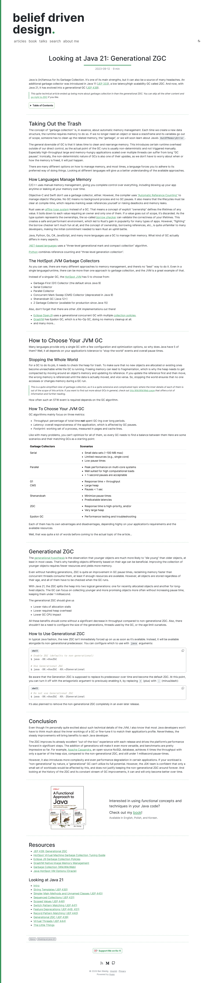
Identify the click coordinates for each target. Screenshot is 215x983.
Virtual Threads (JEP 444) (49, 921)
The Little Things (43, 925)
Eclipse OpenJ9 (43, 315)
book (137, 812)
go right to (39, 97)
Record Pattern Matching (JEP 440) (55, 913)
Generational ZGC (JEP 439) (50, 917)
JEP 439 (92, 87)
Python (33, 251)
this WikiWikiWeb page (142, 390)
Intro (36, 885)
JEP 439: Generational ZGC (50, 851)
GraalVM (38, 319)
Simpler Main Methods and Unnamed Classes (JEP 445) (68, 893)
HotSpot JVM (73, 276)
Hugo (112, 974)
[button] (107, 950)
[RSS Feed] (102, 963)
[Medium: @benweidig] (107, 963)
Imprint (113, 971)
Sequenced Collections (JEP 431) (53, 897)
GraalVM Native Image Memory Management (61, 863)
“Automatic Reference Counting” (158, 195)
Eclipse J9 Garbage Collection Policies (56, 859)
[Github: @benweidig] (113, 963)
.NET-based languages (43, 245)
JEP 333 (103, 83)
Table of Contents (43, 105)
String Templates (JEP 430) (50, 889)
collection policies (125, 315)
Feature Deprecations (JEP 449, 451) (56, 909)
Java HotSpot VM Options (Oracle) (55, 870)
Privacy (122, 971)
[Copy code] (183, 651)
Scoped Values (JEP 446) (49, 901)
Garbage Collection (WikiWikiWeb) (54, 867)
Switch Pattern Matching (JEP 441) (55, 905)
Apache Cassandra (79, 749)
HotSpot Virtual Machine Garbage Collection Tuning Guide (69, 855)
